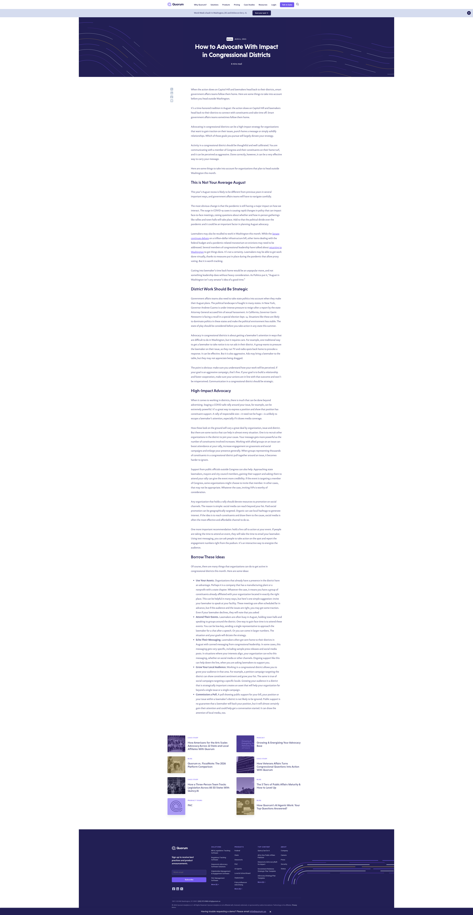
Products (239, 847)
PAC (190, 805)
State (237, 855)
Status (283, 869)
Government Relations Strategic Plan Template (267, 870)
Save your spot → (261, 13)
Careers (284, 855)
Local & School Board (242, 873)
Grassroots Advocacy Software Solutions (219, 865)
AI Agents (238, 869)
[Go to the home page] (175, 4)
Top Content (264, 847)
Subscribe (189, 880)
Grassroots (239, 860)
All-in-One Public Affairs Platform (266, 856)
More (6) (238, 889)
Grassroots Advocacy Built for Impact (267, 863)
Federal (237, 851)
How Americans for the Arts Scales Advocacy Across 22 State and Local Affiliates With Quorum (208, 746)
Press (283, 860)
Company (284, 851)
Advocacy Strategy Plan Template (267, 877)
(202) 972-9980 (203, 901)
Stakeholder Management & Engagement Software (220, 872)
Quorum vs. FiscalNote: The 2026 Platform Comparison (207, 765)
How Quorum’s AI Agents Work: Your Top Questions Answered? (278, 807)
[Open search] (297, 4)
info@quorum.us (214, 901)
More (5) (215, 884)
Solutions (216, 847)
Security (284, 864)
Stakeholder (239, 878)
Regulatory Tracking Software (218, 858)
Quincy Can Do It (264, 851)
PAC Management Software (218, 879)
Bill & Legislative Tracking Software (220, 852)
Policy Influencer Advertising (241, 883)
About (284, 847)
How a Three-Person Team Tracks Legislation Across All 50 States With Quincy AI (208, 787)
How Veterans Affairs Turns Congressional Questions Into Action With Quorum (278, 766)
